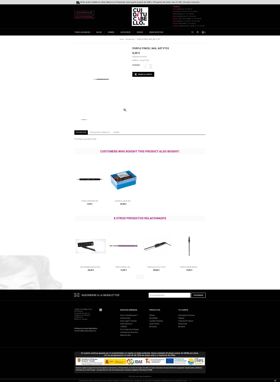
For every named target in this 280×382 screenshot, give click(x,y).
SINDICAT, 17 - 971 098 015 (183, 14)
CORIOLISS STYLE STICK (156, 267)
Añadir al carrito (143, 74)
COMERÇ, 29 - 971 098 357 (182, 9)
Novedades (153, 318)
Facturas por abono (185, 321)
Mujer (99, 32)
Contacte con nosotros (129, 332)
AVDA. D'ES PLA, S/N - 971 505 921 (185, 11)
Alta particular (84, 12)
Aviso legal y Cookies (128, 321)
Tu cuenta (183, 310)
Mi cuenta (153, 326)
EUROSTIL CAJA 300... (123, 201)
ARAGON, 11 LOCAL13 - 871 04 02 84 (186, 21)
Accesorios (126, 32)
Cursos (140, 32)
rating (116, 132)
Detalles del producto (100, 132)
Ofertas (152, 315)
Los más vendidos (156, 321)
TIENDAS (123, 326)
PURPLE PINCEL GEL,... (124, 267)
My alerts (181, 326)
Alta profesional (84, 17)
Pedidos (181, 318)
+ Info (190, 380)
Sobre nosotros (156, 32)
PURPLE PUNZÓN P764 (89, 201)
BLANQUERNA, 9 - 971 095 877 (184, 23)
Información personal (186, 315)
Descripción (81, 132)
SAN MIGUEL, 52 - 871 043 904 (184, 16)
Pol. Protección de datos (129, 329)
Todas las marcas (82, 32)
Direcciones (182, 324)
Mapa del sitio (125, 335)
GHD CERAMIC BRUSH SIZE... (90, 267)
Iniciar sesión (154, 324)
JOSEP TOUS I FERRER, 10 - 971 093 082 (187, 18)
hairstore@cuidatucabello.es (85, 331)
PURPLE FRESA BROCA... (189, 267)
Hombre (111, 32)
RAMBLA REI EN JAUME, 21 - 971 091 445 (189, 26)
